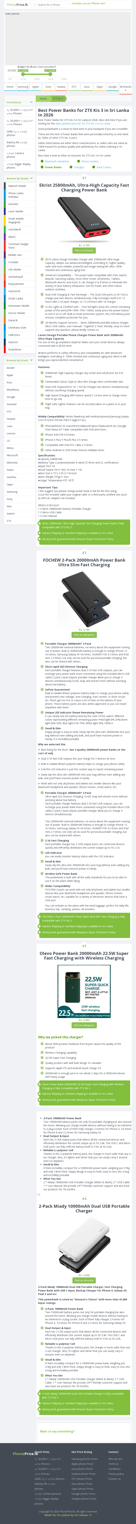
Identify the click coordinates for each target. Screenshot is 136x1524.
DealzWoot (14, 349)
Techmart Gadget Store (18, 245)
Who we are (115, 1459)
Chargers (79, 167)
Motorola (12, 462)
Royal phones (16, 284)
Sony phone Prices (82, 1468)
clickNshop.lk (15, 276)
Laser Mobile (15, 211)
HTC (74, 86)
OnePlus (11, 477)
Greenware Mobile (18, 305)
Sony (48, 86)
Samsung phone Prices (85, 1459)
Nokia (10, 469)
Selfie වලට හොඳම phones (17, 133)
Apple (35, 86)
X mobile (13, 262)
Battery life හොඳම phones (17, 144)
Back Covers (104, 167)
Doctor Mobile (16, 313)
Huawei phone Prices (84, 1473)
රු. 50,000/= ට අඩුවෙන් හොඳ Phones (20, 122)
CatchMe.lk (14, 229)
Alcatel (10, 367)
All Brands (125, 86)
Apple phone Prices (83, 1464)
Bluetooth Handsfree (57, 161)
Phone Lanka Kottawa (15, 194)
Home (9, 86)
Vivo (9, 506)
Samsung (23, 86)
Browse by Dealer (18, 178)
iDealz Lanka (15, 298)
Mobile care (15, 255)
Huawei (61, 86)
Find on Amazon (84, 250)
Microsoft (12, 455)
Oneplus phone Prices (84, 1498)
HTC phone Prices (82, 1478)
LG (8, 440)
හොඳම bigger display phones (18, 165)
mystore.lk (14, 291)
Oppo (100, 86)
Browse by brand (17, 360)
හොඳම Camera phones (15, 154)
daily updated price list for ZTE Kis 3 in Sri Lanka (83, 123)
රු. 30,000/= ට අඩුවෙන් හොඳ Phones (20, 111)
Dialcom (13, 342)
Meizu (10, 448)
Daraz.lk (13, 320)
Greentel (13, 204)
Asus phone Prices (82, 1483)
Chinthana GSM (17, 327)
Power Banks (53, 167)
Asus (87, 86)
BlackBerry (13, 389)
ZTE (9, 521)
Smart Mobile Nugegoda (16, 220)
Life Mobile (14, 269)
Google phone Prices (83, 1493)
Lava (9, 426)
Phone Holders (90, 161)
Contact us (114, 1478)
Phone (17, 4)
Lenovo (11, 433)
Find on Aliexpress (84, 634)
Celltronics (14, 335)
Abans (11, 236)
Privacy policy (116, 1473)
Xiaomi (11, 513)
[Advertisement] (68, 40)
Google (112, 86)
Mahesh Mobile (17, 186)
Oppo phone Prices (83, 1488)
